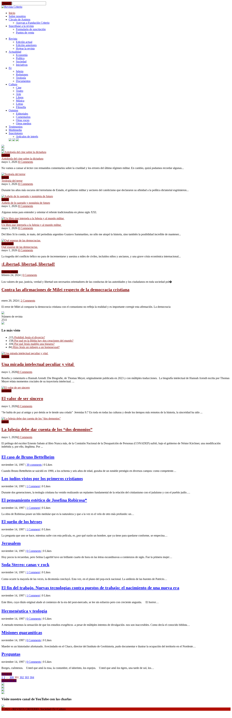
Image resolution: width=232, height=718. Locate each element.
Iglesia (19, 71)
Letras (19, 103)
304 (32, 677)
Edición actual (24, 41)
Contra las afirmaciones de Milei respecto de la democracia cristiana (65, 289)
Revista (13, 38)
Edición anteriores (26, 45)
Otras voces (22, 120)
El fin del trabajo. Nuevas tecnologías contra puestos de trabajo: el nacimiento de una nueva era (90, 587)
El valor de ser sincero (22, 398)
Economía (22, 55)
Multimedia (15, 130)
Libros (19, 97)
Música (20, 100)
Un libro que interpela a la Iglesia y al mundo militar (31, 224)
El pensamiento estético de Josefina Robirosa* (44, 500)
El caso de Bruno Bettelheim (27, 457)
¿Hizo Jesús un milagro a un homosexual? (36, 347)
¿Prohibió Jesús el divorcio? (29, 337)
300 (11, 677)
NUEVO (6, 674)
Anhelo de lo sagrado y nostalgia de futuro (25, 202)
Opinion (13, 110)
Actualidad (15, 51)
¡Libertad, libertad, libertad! (28, 264)
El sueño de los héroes (21, 521)
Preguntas (10, 654)
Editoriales (22, 113)
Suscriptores (16, 133)
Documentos (23, 81)
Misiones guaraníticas (21, 632)
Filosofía (21, 107)
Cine (18, 87)
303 (27, 677)
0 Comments (25, 161)
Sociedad (21, 61)
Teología (21, 77)
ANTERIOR (8, 680)
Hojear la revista (25, 48)
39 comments (34, 464)
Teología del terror (11, 180)
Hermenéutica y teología (24, 611)
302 (22, 677)
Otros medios (23, 123)
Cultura (13, 84)
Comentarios (23, 116)
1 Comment (33, 486)
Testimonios (15, 126)
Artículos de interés (27, 136)
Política (20, 58)
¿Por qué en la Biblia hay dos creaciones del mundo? (43, 340)
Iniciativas (22, 64)
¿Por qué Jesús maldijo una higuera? (34, 343)
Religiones (22, 74)
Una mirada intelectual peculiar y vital (38, 364)
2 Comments (28, 300)
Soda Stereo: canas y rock (25, 564)
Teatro (19, 90)
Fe (10, 68)
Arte (18, 94)
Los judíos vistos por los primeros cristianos (42, 478)
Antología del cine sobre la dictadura (22, 158)
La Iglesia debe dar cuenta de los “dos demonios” (46, 429)
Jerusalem (11, 543)
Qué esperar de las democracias (19, 247)
